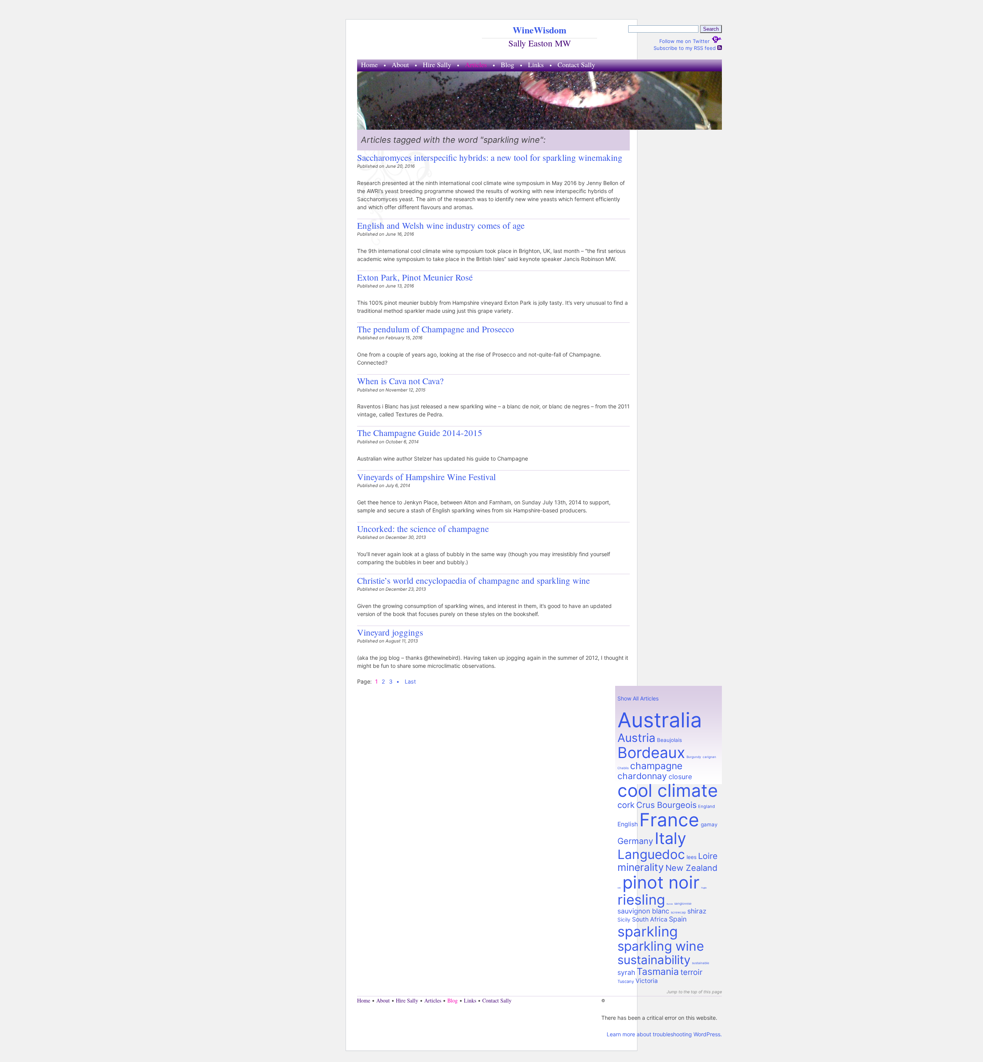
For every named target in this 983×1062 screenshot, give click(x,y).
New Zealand (691, 868)
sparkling (647, 931)
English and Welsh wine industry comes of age (441, 225)
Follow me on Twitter (685, 41)
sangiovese (683, 903)
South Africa (649, 919)
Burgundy (694, 757)
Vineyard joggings (390, 632)
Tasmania (658, 971)
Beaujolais (669, 740)
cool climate (667, 790)
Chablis (623, 768)
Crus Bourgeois (666, 805)
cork (626, 805)
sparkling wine (660, 946)
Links (536, 64)
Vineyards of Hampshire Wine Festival (426, 476)
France (669, 820)
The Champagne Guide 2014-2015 (419, 432)
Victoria (646, 980)
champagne (656, 765)
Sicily (624, 920)
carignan (709, 757)
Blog (507, 64)
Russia (670, 904)
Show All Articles (638, 698)
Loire (708, 856)
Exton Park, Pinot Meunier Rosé (415, 277)
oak (619, 888)
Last (410, 681)
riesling (641, 899)
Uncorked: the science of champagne (423, 528)
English (627, 824)
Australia (659, 719)
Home (369, 64)
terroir (691, 972)
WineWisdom (539, 29)
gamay (709, 824)
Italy (670, 838)
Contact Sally (576, 64)
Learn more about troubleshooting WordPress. (664, 1034)
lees (692, 857)
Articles (476, 64)
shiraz (697, 911)
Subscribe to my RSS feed (685, 48)
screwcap (678, 912)
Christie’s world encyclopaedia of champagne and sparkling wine (473, 580)
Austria (636, 738)
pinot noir (661, 882)
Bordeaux (651, 752)
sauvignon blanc (643, 911)
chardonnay (642, 776)
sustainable (700, 963)
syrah (626, 972)
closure (680, 777)
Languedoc (651, 854)
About (400, 64)
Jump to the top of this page (694, 991)
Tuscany (625, 981)
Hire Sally (437, 64)
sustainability (653, 960)
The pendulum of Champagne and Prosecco (435, 329)
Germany (635, 841)
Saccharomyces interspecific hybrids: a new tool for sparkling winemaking (489, 157)
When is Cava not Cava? (400, 380)
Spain (678, 919)
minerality (640, 867)
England (706, 806)
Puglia (704, 888)
